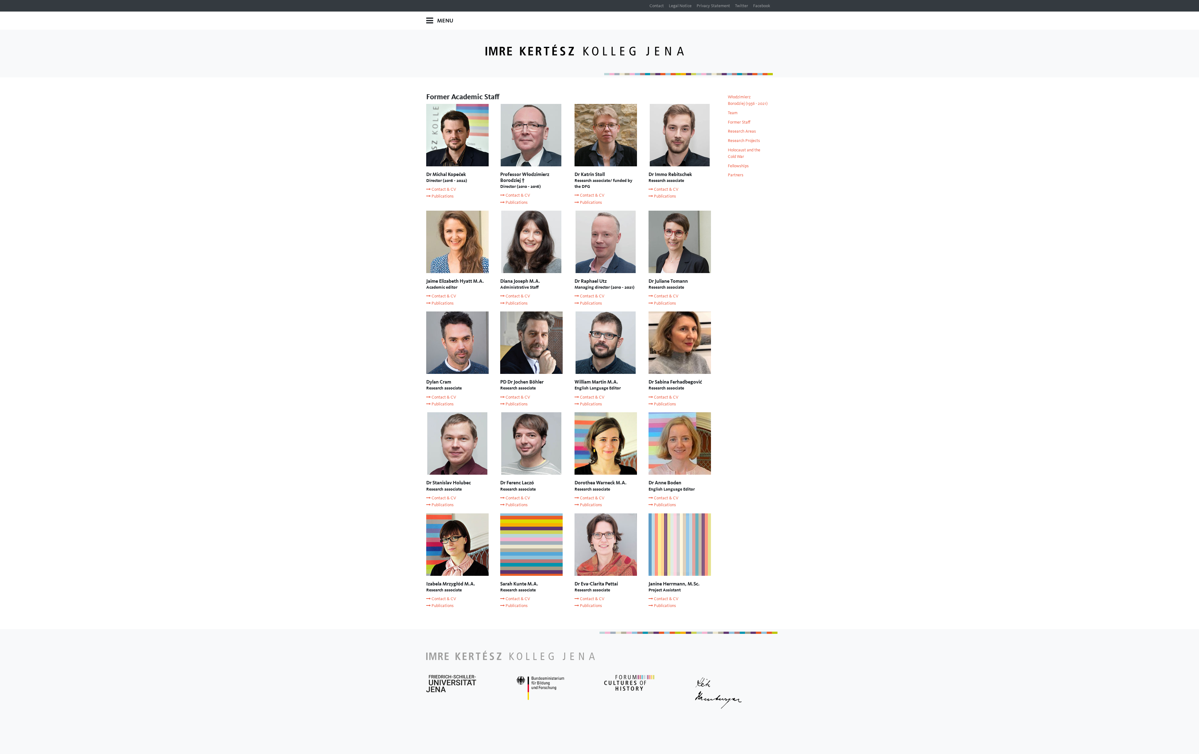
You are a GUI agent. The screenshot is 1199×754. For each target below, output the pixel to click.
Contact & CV (443, 189)
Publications (442, 196)
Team (733, 112)
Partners (735, 175)
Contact (656, 5)
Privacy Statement (713, 5)
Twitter (741, 5)
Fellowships (738, 166)
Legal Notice (680, 5)
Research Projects (744, 140)
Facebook (761, 5)
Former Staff (739, 122)
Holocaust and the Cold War (744, 153)
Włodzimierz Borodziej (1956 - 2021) (747, 100)
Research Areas (742, 131)
